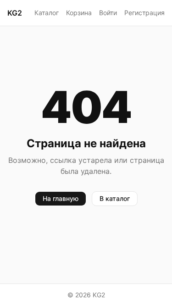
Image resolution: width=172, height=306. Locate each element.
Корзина (79, 13)
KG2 (14, 12)
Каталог (46, 13)
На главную (60, 198)
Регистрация (144, 13)
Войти (108, 13)
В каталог (115, 198)
